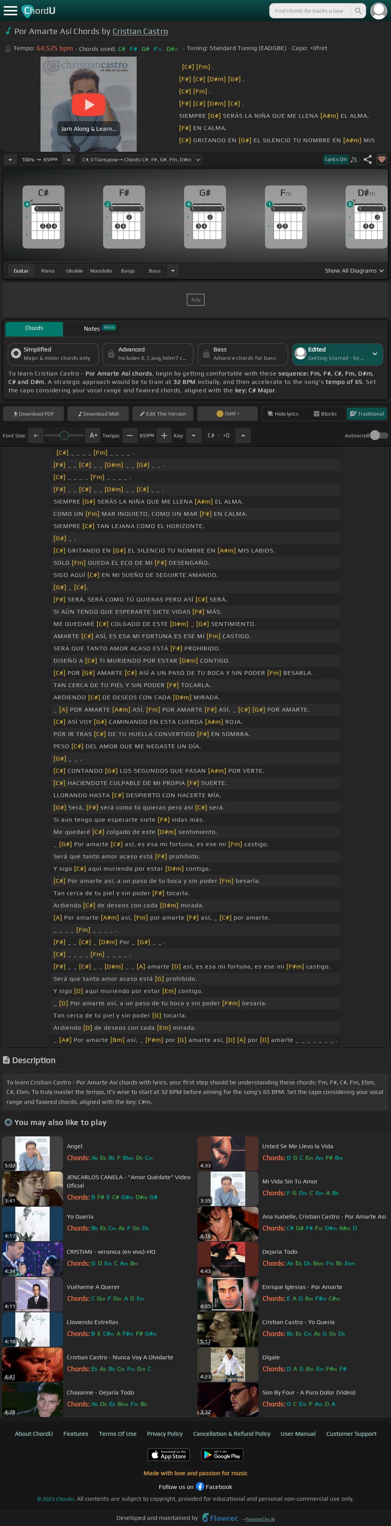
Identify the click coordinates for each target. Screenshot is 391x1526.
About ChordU (34, 1433)
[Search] (358, 10)
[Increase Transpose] (243, 435)
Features (75, 1433)
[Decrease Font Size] (35, 435)
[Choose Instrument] (173, 270)
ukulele (74, 271)
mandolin (101, 271)
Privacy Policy (165, 1433)
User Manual (298, 1433)
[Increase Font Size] (92, 435)
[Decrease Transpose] (193, 435)
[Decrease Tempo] (10, 159)
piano (48, 271)
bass (155, 271)
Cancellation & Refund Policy (231, 1433)
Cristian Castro (140, 31)
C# (218, 433)
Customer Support (351, 1433)
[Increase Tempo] (68, 159)
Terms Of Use (118, 1433)
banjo (128, 271)
